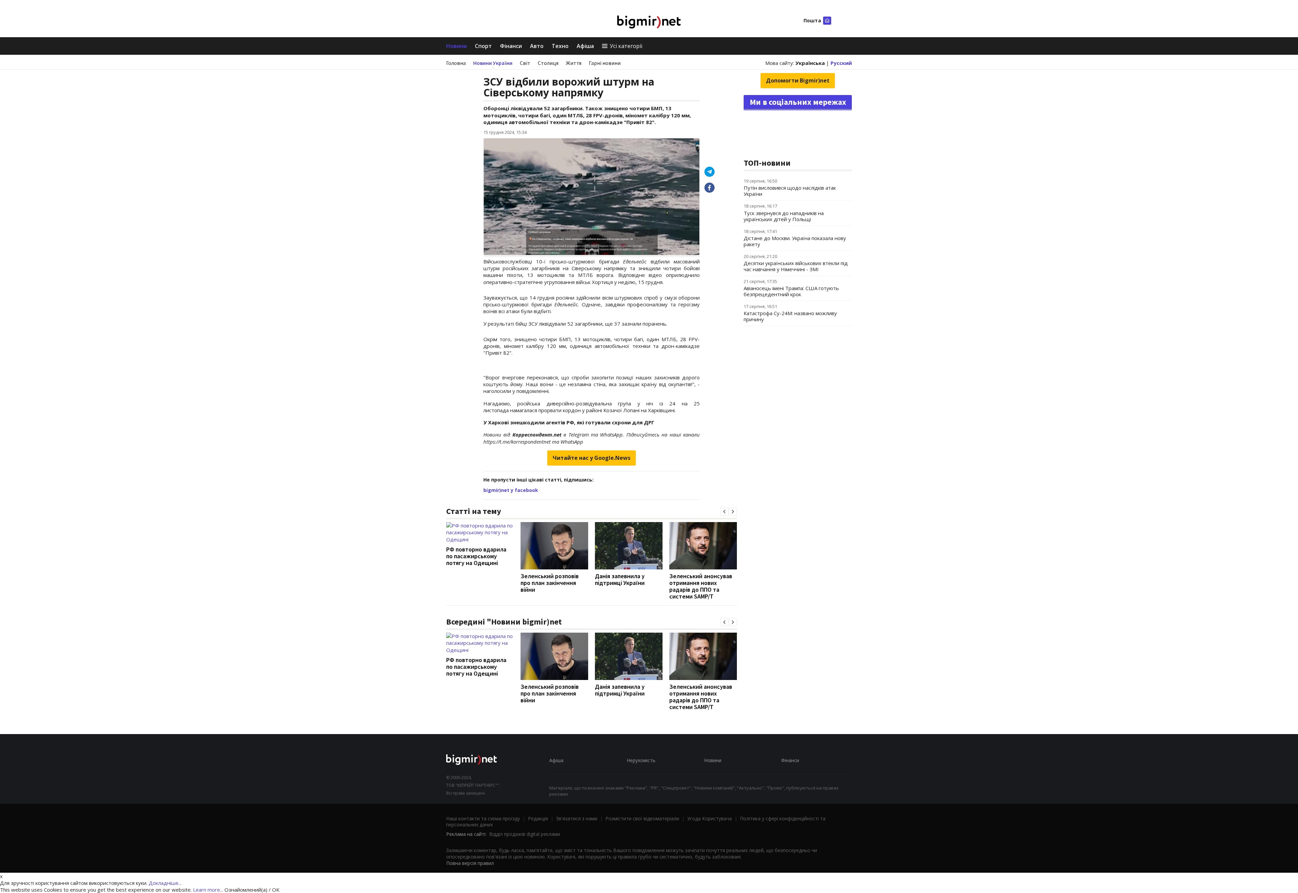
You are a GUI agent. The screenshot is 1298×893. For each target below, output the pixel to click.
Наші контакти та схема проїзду (483, 818)
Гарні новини (605, 63)
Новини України (492, 63)
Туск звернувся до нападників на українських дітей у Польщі (784, 216)
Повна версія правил (470, 863)
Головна (456, 63)
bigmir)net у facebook (510, 490)
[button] (724, 512)
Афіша (585, 46)
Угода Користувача (709, 818)
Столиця (548, 63)
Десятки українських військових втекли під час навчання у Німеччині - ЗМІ (796, 266)
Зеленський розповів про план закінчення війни (550, 582)
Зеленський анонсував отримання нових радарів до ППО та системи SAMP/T (700, 586)
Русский (841, 63)
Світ (525, 63)
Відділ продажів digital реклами (524, 834)
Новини (456, 46)
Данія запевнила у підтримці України (620, 579)
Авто (537, 46)
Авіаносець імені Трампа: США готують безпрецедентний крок (791, 291)
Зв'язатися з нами (576, 818)
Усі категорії (626, 46)
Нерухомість (641, 760)
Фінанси (511, 46)
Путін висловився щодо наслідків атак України (790, 190)
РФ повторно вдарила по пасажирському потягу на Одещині (476, 556)
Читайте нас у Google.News (591, 458)
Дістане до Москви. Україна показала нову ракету (795, 241)
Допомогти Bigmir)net (798, 80)
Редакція (538, 818)
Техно (560, 46)
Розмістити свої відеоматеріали (642, 818)
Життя (573, 63)
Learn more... (208, 889)
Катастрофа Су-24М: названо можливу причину (790, 316)
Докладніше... (165, 882)
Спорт (483, 46)
